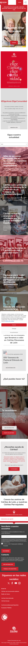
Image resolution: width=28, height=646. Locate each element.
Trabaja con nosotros (9, 568)
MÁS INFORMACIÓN (9, 427)
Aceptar (14, 324)
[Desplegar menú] (25, 2)
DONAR (14, 42)
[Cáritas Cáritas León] (4, 2)
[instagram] (19, 583)
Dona (19, 2)
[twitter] (8, 583)
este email (8, 542)
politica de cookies (9, 321)
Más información (10, 367)
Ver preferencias (14, 332)
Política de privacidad (21, 642)
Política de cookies (11, 642)
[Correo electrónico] (14, 536)
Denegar (14, 328)
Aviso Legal (14, 543)
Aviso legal (3, 642)
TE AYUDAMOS (14, 469)
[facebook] (12, 583)
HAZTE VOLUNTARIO (9, 432)
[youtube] (15, 583)
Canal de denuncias (14, 644)
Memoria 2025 (14, 127)
